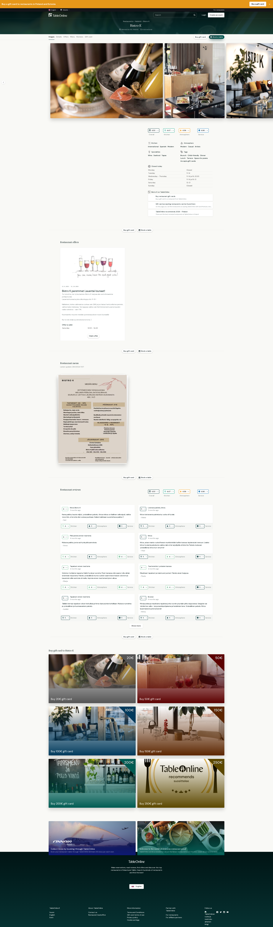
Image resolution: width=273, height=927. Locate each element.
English (52, 915)
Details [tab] (59, 37)
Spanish (163, 146)
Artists (197, 146)
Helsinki (138, 21)
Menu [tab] (72, 37)
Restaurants (128, 21)
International (153, 146)
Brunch (183, 155)
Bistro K (146, 21)
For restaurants (219, 10)
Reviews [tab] (79, 37)
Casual (191, 146)
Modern (171, 146)
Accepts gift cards (188, 161)
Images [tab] (51, 37)
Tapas (164, 155)
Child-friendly (193, 155)
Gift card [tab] (88, 37)
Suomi (51, 912)
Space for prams (201, 158)
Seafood (156, 155)
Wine (150, 155)
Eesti (51, 917)
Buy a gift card (258, 4)
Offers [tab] (65, 37)
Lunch (183, 158)
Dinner (203, 155)
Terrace (190, 158)
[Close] (269, 4)
